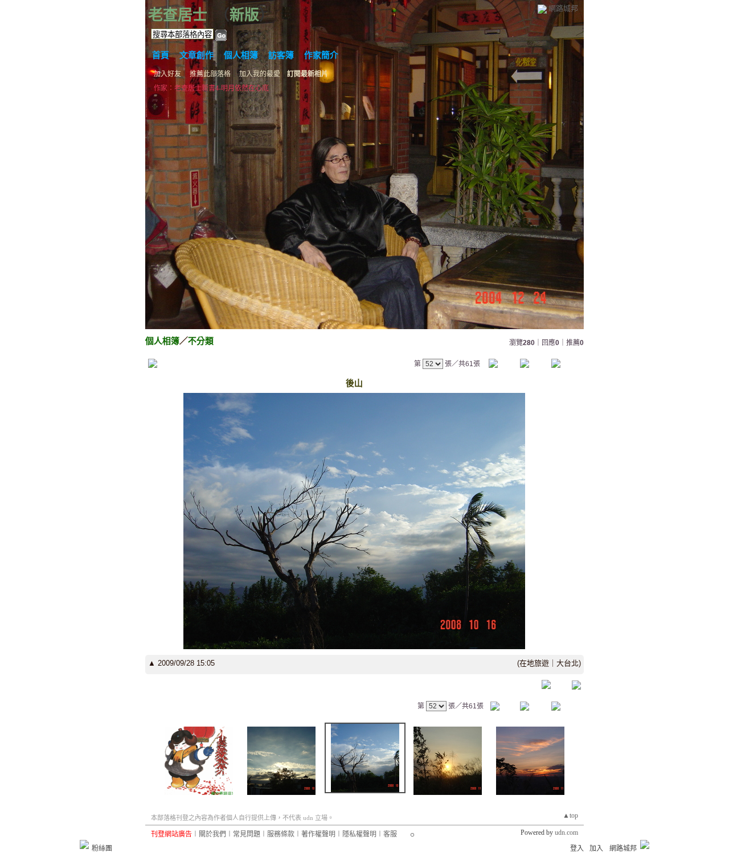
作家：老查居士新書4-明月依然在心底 (211, 88)
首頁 (160, 55)
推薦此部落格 (210, 74)
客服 (390, 834)
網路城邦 (563, 8)
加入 (596, 848)
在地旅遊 (534, 663)
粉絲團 (102, 848)
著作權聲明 (318, 834)
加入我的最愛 (259, 74)
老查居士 (177, 15)
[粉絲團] (84, 844)
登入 (577, 848)
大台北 (567, 663)
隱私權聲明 (359, 834)
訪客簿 (281, 55)
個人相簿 (241, 55)
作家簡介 (321, 55)
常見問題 (246, 834)
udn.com (566, 833)
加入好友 (167, 74)
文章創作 (196, 55)
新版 (244, 15)
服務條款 (280, 834)
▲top (570, 815)
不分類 (201, 341)
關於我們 (212, 834)
